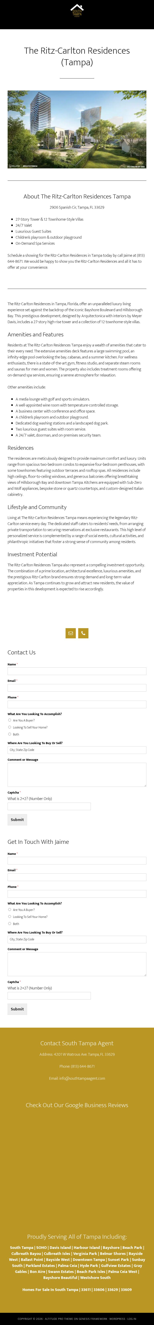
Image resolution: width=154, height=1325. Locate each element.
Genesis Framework (93, 1319)
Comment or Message (23, 760)
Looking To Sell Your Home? (30, 727)
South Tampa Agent (77, 10)
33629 (112, 1289)
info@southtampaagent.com (82, 1078)
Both (16, 734)
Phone (13, 698)
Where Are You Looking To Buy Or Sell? (35, 743)
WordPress (117, 1319)
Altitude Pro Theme (59, 1319)
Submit (17, 819)
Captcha (14, 793)
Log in (132, 1319)
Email (12, 681)
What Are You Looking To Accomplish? (35, 714)
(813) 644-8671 (83, 1066)
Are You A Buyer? (24, 720)
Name (13, 665)
